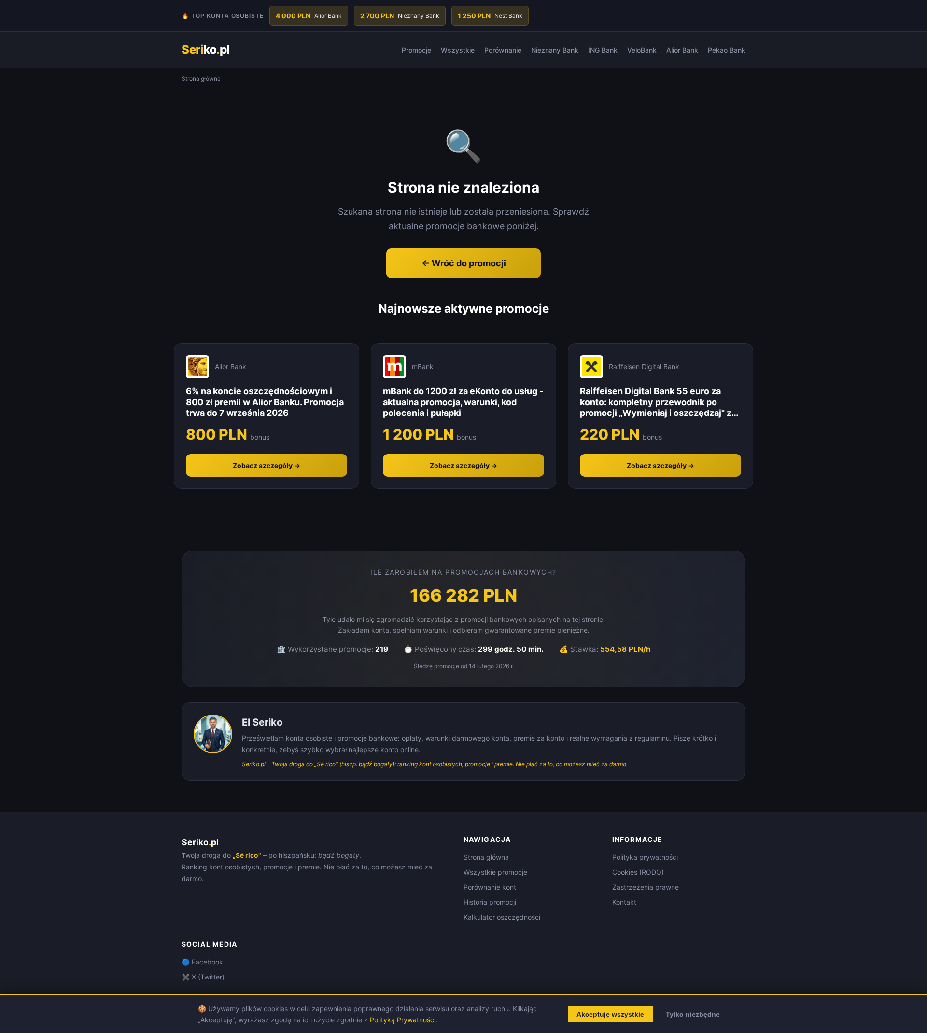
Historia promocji (490, 902)
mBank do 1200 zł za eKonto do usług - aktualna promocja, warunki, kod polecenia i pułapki (463, 402)
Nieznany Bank (554, 50)
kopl (206, 49)
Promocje (416, 50)
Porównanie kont (490, 887)
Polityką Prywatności (402, 1020)
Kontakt (624, 902)
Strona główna (486, 857)
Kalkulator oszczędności (502, 917)
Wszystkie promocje (495, 872)
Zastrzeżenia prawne (645, 887)
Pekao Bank (726, 50)
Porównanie (502, 50)
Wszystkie (458, 50)
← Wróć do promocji (463, 263)
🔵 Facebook (202, 962)
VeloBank (642, 50)
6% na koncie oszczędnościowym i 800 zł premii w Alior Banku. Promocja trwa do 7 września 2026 (265, 402)
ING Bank (603, 50)
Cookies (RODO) (638, 872)
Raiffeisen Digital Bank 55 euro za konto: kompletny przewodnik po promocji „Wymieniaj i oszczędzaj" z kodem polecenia (655, 402)
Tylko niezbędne (693, 1014)
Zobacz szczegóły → (266, 465)
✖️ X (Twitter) (203, 977)
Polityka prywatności (645, 857)
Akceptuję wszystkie (610, 1014)
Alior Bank (682, 50)
